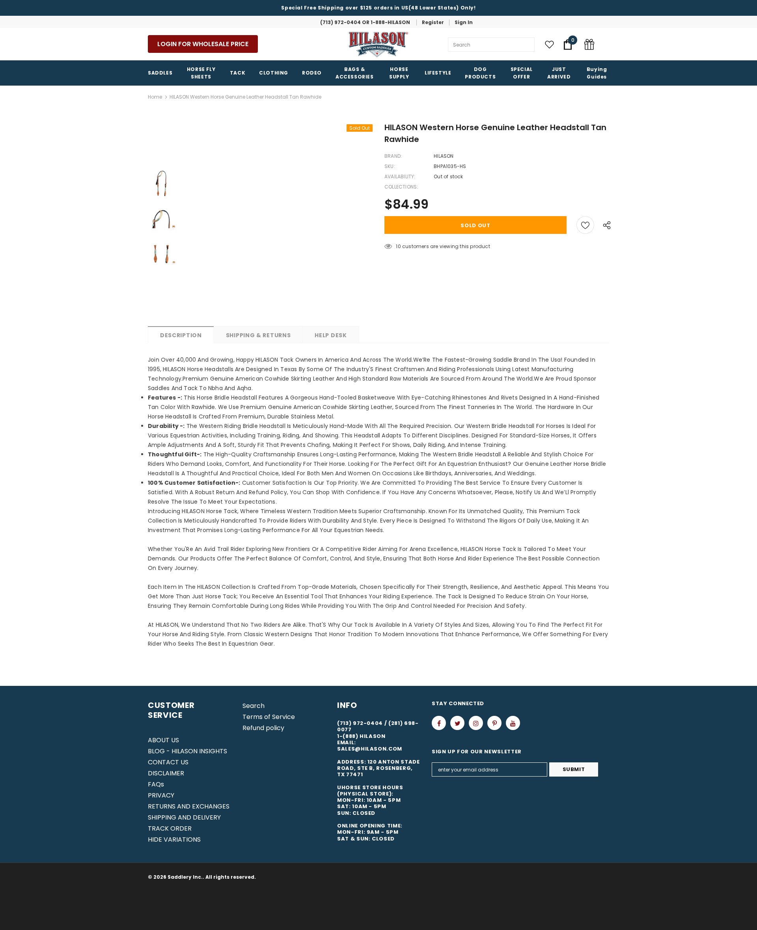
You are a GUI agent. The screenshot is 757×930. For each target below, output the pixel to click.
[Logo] (378, 44)
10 (398, 246)
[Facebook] (439, 723)
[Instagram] (476, 723)
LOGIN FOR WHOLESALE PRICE (202, 44)
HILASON (443, 156)
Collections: (401, 186)
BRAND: (393, 156)
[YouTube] (513, 723)
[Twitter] (457, 723)
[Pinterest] (494, 723)
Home (155, 96)
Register (433, 22)
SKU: (389, 166)
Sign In (464, 22)
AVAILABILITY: (400, 176)
